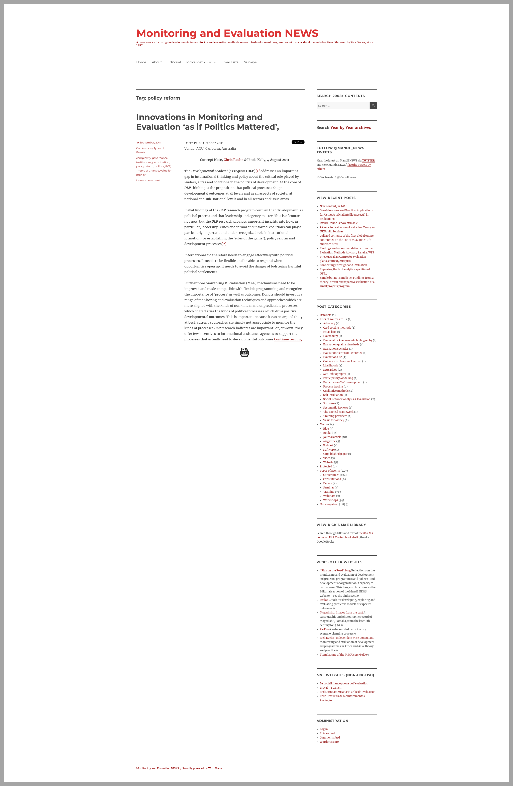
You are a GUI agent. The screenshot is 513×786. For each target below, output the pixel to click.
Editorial (174, 62)
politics (159, 166)
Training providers (335, 416)
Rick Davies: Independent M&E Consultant (347, 638)
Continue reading (288, 339)
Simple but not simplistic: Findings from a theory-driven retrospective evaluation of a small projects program (347, 282)
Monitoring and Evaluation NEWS (227, 33)
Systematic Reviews (335, 407)
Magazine (329, 441)
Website (328, 462)
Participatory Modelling (338, 378)
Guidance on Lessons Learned (342, 361)
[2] (224, 244)
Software (329, 403)
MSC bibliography (334, 374)
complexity (143, 157)
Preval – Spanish (330, 687)
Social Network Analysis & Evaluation (347, 399)
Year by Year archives (350, 127)
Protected (326, 466)
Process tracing (333, 386)
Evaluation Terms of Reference (342, 353)
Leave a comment (148, 180)
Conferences (144, 148)
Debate (327, 483)
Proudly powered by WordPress (202, 768)
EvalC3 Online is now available (339, 223)
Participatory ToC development (343, 382)
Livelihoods (330, 365)
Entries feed (327, 733)
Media (324, 424)
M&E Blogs (330, 369)
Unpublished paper (335, 454)
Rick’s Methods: (198, 62)
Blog (326, 428)
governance (160, 157)
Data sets (325, 315)
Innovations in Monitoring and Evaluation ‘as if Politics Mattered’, (207, 122)
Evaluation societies (335, 348)
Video (326, 458)
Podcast (328, 445)
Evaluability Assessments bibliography (347, 340)
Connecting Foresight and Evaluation (343, 265)
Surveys (250, 62)
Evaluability (330, 336)
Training (328, 491)
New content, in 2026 (333, 206)
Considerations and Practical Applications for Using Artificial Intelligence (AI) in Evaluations (346, 215)
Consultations (332, 479)
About (157, 62)
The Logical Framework (338, 412)
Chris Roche (233, 160)
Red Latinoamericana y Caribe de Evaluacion (348, 692)
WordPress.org (329, 742)
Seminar (328, 487)
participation (160, 162)
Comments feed (330, 737)
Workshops (330, 500)
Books (327, 433)
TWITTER (368, 160)
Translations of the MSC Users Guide (343, 654)
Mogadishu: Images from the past (341, 612)
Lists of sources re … (333, 319)
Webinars (329, 496)
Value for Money (333, 420)
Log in (324, 729)
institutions (143, 162)
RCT (167, 166)
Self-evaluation (333, 395)
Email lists (329, 332)
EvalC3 (324, 600)
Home (141, 62)
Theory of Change (147, 170)
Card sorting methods (337, 327)
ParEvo (324, 629)
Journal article (332, 437)
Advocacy (329, 323)
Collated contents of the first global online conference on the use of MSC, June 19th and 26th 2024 (347, 240)
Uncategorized (329, 504)
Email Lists (229, 62)
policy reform (144, 166)
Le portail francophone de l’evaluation (344, 683)
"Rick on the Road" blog (335, 570)
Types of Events (330, 470)
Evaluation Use (332, 357)
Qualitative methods (336, 390)
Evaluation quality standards (341, 344)
